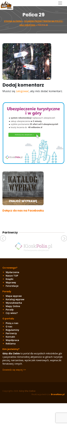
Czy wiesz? (12, 313)
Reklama (11, 343)
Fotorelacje (12, 285)
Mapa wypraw (14, 295)
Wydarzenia (12, 272)
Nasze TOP (12, 275)
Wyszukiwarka (14, 302)
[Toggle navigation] (61, 3)
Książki (9, 279)
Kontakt (10, 336)
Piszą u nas (12, 323)
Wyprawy (11, 282)
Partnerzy (11, 333)
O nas (9, 326)
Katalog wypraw (15, 299)
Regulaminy (12, 329)
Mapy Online (13, 306)
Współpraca (12, 340)
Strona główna (13, 21)
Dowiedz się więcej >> (14, 369)
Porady (10, 309)
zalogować (22, 91)
